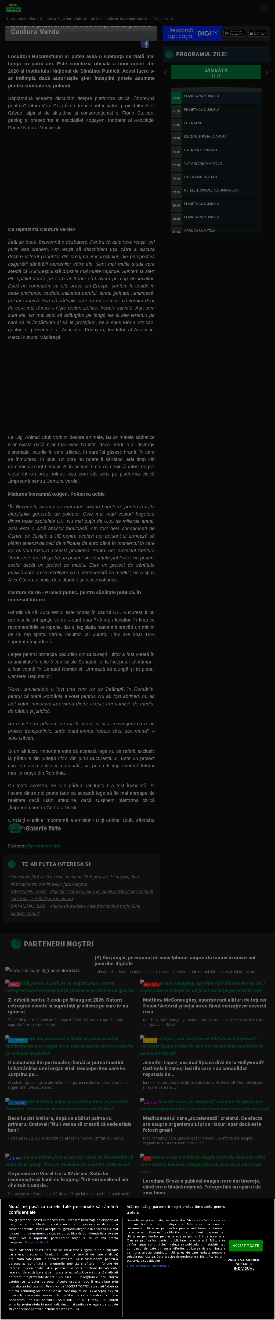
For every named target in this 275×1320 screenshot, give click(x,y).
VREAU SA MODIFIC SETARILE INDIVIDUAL (244, 1264)
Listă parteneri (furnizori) (148, 1266)
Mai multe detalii (37, 1242)
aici (41, 1286)
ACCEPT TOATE (246, 1245)
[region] (137, 1259)
